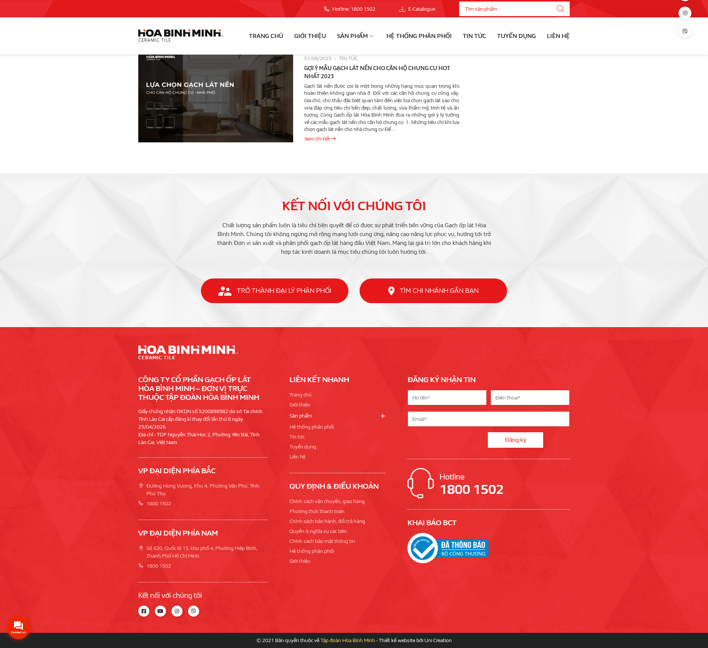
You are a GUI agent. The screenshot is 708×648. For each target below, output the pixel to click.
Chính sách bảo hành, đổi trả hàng (327, 521)
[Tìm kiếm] (560, 8)
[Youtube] (160, 611)
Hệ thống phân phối (419, 35)
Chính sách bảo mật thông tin (322, 541)
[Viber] (684, 31)
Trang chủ (266, 35)
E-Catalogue (421, 9)
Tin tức (474, 35)
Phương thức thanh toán (316, 511)
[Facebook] (143, 611)
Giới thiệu (310, 35)
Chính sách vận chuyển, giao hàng (327, 501)
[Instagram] (684, 13)
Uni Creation (438, 640)
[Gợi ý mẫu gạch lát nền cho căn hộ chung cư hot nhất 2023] (215, 98)
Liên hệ (558, 35)
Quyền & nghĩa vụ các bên (318, 531)
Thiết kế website (397, 640)
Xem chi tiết (317, 139)
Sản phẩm (352, 35)
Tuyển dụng (516, 35)
